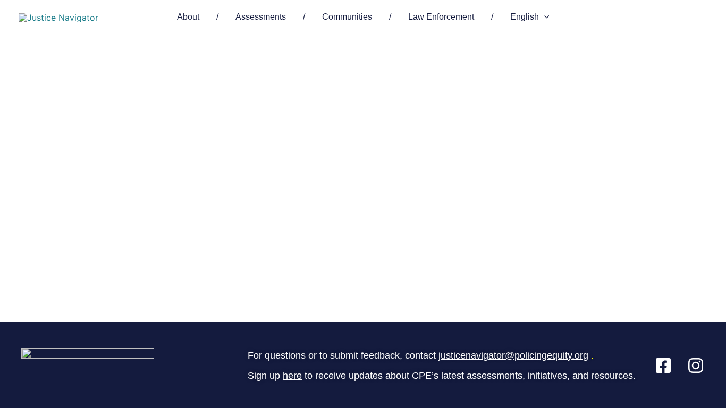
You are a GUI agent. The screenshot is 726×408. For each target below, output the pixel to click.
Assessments (260, 16)
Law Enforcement (441, 16)
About (188, 16)
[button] (544, 17)
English (524, 16)
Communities (347, 16)
